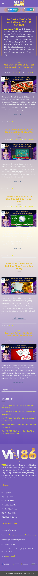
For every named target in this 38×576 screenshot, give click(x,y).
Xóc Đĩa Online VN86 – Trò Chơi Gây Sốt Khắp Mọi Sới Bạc (19, 199)
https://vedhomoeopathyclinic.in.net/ (22, 535)
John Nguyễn (28, 72)
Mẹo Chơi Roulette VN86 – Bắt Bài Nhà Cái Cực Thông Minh (19, 66)
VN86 (4, 465)
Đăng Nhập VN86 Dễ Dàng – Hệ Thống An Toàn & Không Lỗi (19, 425)
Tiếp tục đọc (19, 114)
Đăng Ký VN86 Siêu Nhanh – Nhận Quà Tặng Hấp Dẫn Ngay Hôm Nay (18, 432)
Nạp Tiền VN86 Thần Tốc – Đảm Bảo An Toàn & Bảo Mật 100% (19, 419)
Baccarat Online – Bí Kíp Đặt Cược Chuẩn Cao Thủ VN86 (19, 334)
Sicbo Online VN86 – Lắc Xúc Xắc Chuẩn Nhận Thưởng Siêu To (19, 132)
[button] (3, 3)
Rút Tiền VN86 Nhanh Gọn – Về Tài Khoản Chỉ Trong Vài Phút (18, 413)
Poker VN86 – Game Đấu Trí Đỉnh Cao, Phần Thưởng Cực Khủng (19, 266)
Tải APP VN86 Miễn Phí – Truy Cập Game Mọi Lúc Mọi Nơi (18, 406)
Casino (19, 62)
